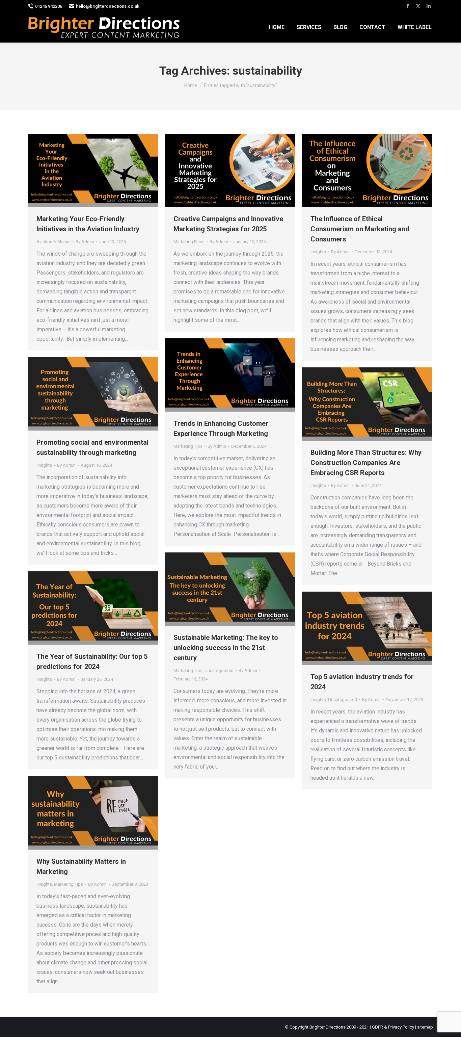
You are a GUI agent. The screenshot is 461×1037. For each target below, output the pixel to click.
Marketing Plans (189, 241)
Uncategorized (219, 670)
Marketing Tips (187, 446)
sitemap (425, 1027)
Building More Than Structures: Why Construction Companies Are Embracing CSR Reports (366, 462)
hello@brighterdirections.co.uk (107, 6)
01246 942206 (48, 6)
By (85, 241)
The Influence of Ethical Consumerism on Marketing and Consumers (359, 229)
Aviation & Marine (53, 241)
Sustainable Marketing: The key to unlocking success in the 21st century (225, 647)
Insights (318, 251)
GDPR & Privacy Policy (393, 1027)
